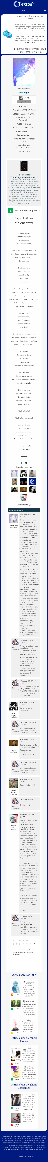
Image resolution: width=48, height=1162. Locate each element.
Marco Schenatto (17, 1125)
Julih (26, 98)
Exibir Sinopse (24, 92)
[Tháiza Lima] (14, 473)
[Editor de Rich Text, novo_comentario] (24, 958)
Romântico (24, 120)
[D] (32, 481)
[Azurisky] (14, 489)
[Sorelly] (23, 498)
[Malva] (23, 489)
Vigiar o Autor (24, 102)
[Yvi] (23, 481)
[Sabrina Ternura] (14, 481)
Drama (29, 118)
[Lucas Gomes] (23, 473)
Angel (17, 1063)
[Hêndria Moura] (32, 489)
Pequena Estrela (17, 1109)
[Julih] (15, 642)
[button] (13, 940)
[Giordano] (32, 473)
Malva (17, 1079)
